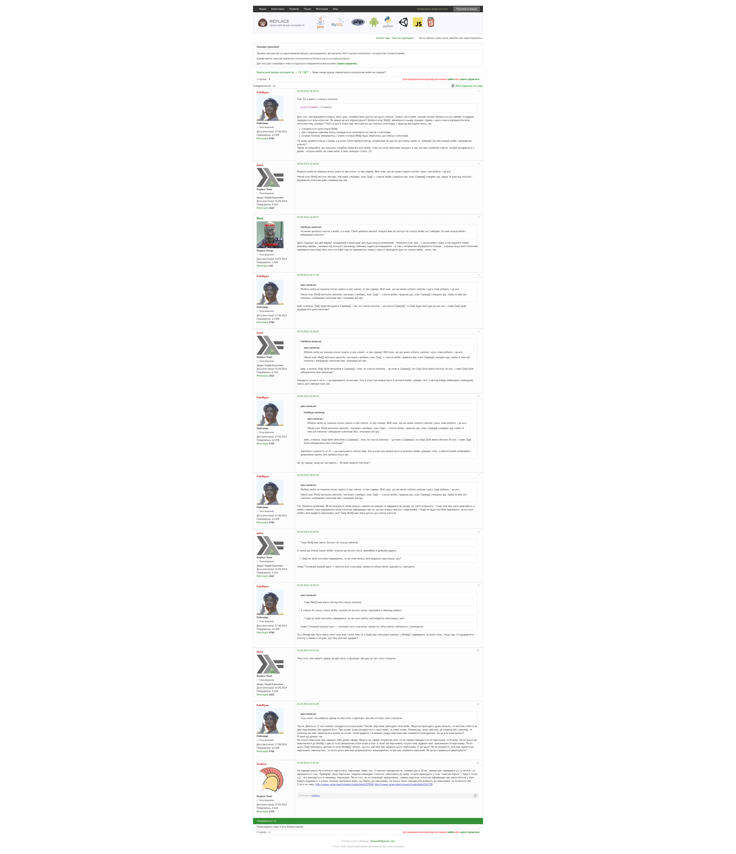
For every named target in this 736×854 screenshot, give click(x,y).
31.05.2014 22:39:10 (308, 585)
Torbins (262, 764)
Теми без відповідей (403, 38)
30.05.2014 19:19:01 (308, 91)
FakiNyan (263, 92)
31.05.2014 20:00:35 (308, 532)
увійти (451, 79)
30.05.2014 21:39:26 (308, 163)
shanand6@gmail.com (382, 841)
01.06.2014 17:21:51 (308, 762)
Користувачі (277, 9)
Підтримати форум (466, 9)
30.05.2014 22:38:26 (308, 331)
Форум (262, 9)
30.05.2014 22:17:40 (308, 275)
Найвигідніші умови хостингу (432, 9)
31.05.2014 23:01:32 (308, 650)
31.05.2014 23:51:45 (308, 704)
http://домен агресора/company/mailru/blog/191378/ (404, 784)
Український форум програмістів (275, 72)
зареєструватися (469, 79)
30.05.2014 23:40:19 (308, 396)
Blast (260, 218)
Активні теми (383, 38)
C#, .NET (303, 72)
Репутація (262, 138)
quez (260, 164)
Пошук (307, 9)
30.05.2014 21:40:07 (308, 217)
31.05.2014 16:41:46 (308, 475)
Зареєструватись (347, 63)
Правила (294, 9)
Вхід (335, 9)
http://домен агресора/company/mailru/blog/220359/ (344, 784)
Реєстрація (322, 9)
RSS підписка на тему (469, 85)
